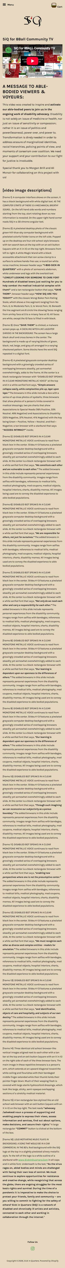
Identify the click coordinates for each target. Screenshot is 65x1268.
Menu (10, 4)
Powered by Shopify (49, 1261)
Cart (59, 6)
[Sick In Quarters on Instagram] (32, 1249)
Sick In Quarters (31, 1261)
